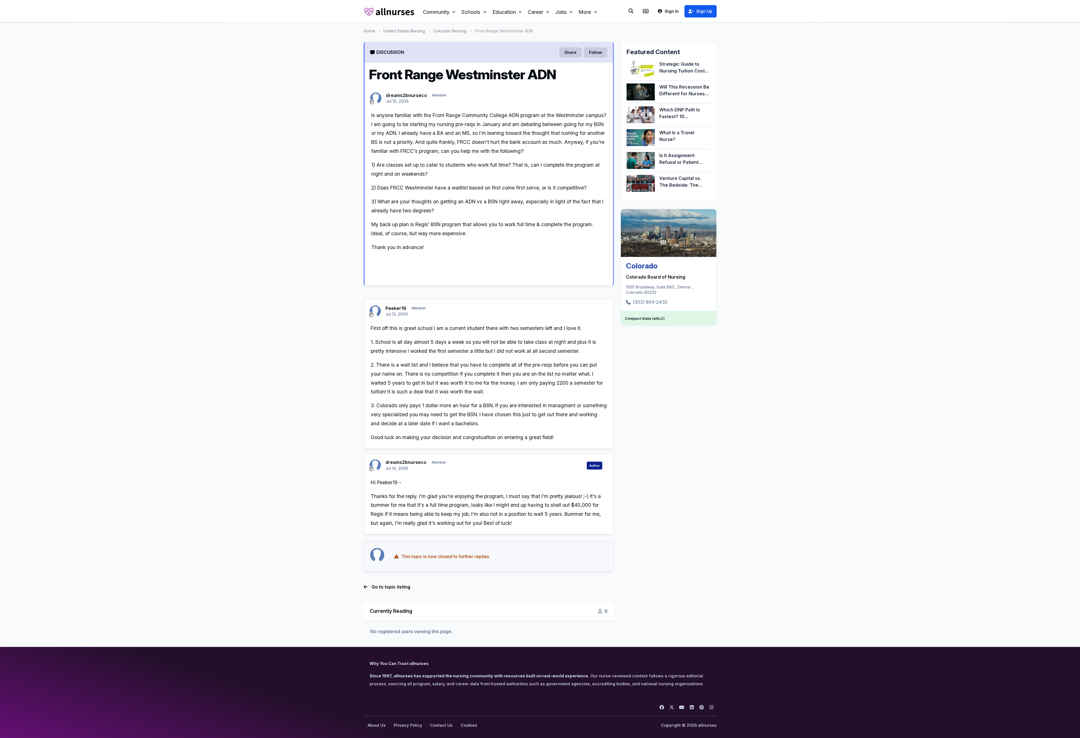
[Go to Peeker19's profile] (375, 311)
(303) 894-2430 (650, 302)
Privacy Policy (408, 725)
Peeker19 (395, 308)
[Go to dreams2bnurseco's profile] (375, 98)
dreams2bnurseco (406, 95)
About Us (377, 725)
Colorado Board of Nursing (655, 277)
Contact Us (441, 725)
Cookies (469, 725)
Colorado (642, 265)
